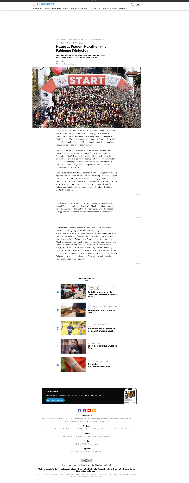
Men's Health (113, 474)
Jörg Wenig (59, 61)
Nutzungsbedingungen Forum (97, 418)
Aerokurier (39, 474)
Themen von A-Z (79, 436)
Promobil (74, 477)
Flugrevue (85, 474)
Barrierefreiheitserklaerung (73, 421)
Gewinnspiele (91, 436)
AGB (67, 418)
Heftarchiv (96, 444)
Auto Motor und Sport (51, 474)
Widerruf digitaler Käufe (110, 429)
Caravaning (69, 474)
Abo (49, 429)
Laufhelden (113, 8)
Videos (104, 8)
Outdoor (133, 474)
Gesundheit (94, 8)
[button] (86, 97)
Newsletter (107, 436)
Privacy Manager (125, 418)
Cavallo (77, 474)
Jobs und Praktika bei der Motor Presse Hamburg (86, 451)
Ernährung (84, 8)
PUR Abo (81, 429)
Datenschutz (114, 418)
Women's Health (96, 477)
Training (46, 8)
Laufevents (56, 8)
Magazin (43, 429)
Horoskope (122, 8)
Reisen (73, 429)
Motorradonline (124, 474)
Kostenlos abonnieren (55, 400)
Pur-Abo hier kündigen (93, 429)
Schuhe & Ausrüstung (70, 8)
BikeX (62, 474)
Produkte (97, 1)
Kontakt (43, 418)
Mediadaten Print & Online (82, 444)
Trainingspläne (37, 8)
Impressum (60, 418)
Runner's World (84, 477)
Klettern (93, 474)
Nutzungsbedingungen (78, 418)
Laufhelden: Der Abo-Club (60, 429)
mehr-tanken (102, 474)
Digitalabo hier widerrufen (100, 421)
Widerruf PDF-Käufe (126, 429)
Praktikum (87, 421)
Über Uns (52, 418)
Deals (99, 436)
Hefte (92, 1)
